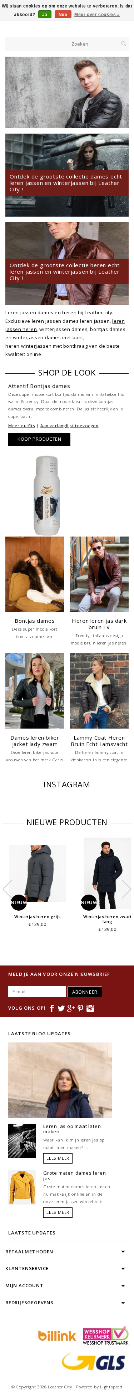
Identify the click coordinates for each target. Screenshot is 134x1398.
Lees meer (57, 1158)
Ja (45, 14)
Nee (63, 14)
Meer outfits (21, 425)
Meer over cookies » (97, 14)
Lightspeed (111, 1386)
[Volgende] (119, 92)
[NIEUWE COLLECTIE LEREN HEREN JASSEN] (67, 92)
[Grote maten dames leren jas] (22, 1187)
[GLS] (92, 1360)
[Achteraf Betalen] (56, 1335)
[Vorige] (14, 92)
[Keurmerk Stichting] (104, 1335)
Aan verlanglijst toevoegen (69, 425)
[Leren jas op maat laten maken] (22, 1140)
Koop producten (39, 439)
